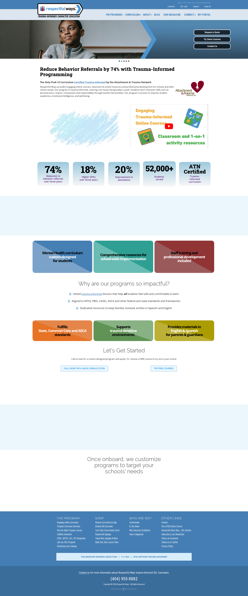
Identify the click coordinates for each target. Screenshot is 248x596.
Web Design (115, 589)
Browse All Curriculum (104, 526)
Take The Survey (122, 493)
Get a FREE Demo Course (171, 526)
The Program (114, 14)
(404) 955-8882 (124, 578)
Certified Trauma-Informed (90, 82)
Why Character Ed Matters (139, 530)
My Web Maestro (131, 589)
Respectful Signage (103, 534)
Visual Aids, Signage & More (106, 538)
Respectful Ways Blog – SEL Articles (176, 530)
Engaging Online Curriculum (68, 522)
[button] (119, 61)
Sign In (207, 6)
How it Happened (136, 534)
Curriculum (132, 14)
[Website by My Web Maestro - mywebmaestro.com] (123, 589)
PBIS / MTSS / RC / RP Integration (71, 538)
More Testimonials (124, 443)
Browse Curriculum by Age (106, 522)
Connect (189, 14)
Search (195, 6)
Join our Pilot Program (66, 542)
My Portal (204, 14)
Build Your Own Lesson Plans (107, 542)
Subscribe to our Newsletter (172, 534)
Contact (170, 6)
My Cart (183, 6)
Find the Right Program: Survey (69, 530)
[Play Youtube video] (169, 126)
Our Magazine (172, 14)
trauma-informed (91, 294)
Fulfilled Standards (64, 534)
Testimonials (134, 522)
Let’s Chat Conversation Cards (107, 530)
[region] (124, 41)
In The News (134, 526)
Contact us (84, 572)
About (147, 14)
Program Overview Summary (68, 526)
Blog (157, 14)
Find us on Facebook (169, 538)
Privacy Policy (167, 546)
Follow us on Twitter (169, 542)
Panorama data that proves (66, 143)
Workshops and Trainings (67, 546)
